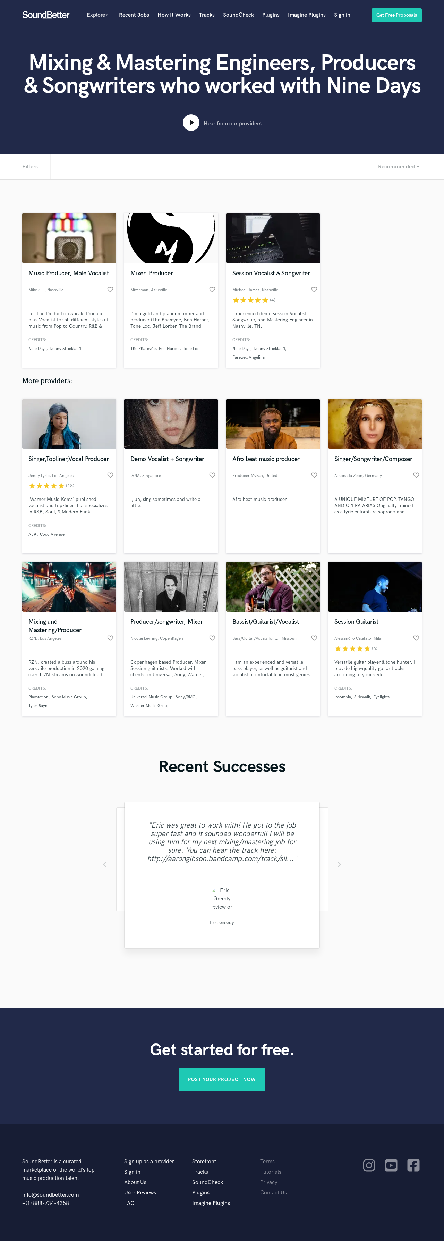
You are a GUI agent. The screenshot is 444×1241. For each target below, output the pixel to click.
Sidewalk (362, 697)
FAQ (129, 1203)
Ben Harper (169, 348)
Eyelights (381, 697)
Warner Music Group (150, 705)
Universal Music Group (151, 697)
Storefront (204, 1161)
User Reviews (140, 1193)
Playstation (38, 697)
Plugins (271, 15)
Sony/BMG (186, 697)
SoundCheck (238, 15)
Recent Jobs (134, 15)
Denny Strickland (65, 348)
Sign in (342, 15)
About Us (135, 1182)
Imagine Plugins (307, 15)
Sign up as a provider (149, 1161)
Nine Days (37, 348)
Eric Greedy (222, 922)
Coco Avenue (52, 534)
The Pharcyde (143, 348)
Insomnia (342, 697)
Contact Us (273, 1193)
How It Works (174, 15)
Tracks (207, 15)
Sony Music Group (69, 697)
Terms (267, 1161)
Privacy (269, 1182)
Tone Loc (191, 348)
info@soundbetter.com (50, 1195)
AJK (32, 534)
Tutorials (270, 1172)
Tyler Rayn (38, 705)
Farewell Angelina (248, 357)
